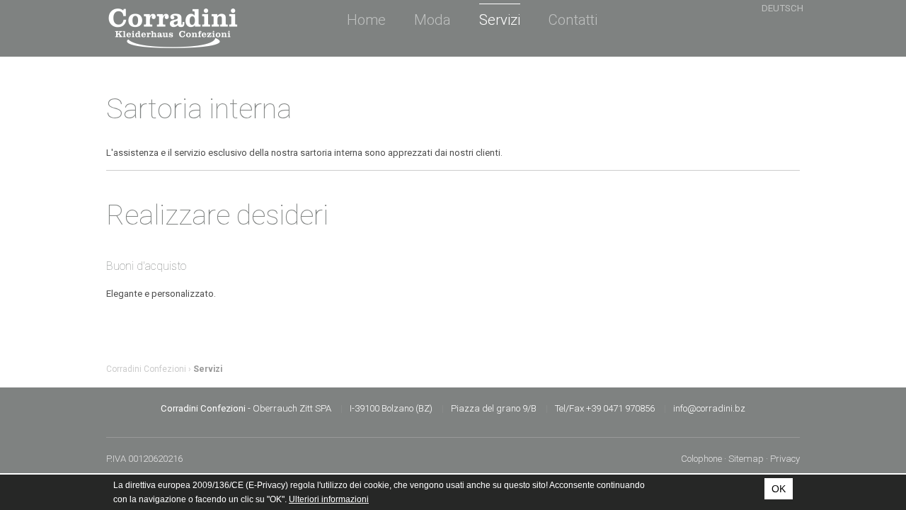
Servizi (499, 19)
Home (366, 19)
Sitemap (746, 458)
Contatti (573, 19)
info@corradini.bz (709, 408)
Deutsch (782, 8)
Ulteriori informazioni (329, 499)
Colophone (701, 458)
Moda (432, 19)
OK (779, 488)
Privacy (785, 458)
